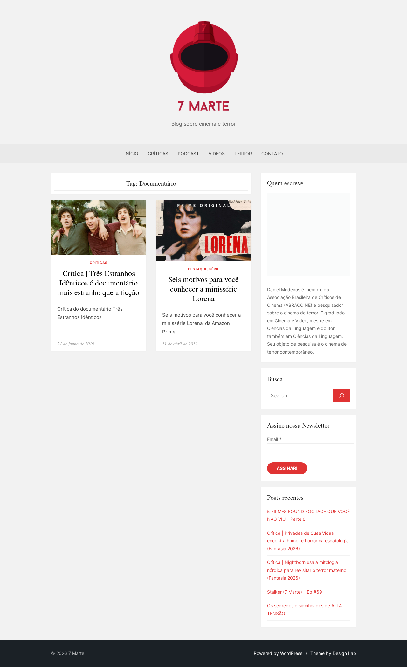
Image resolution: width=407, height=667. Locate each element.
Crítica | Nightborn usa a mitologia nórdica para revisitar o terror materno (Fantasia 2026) (306, 570)
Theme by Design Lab (333, 653)
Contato (272, 153)
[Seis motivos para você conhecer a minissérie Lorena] (203, 230)
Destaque (197, 269)
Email (274, 439)
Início (131, 153)
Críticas (158, 153)
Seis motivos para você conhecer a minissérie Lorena (203, 288)
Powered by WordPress (278, 653)
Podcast (188, 153)
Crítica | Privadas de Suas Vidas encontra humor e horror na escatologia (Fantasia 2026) (308, 540)
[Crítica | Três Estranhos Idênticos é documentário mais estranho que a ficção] (98, 227)
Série (214, 269)
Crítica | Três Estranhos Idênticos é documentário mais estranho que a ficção (98, 282)
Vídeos (217, 153)
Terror (243, 153)
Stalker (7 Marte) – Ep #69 (294, 592)
